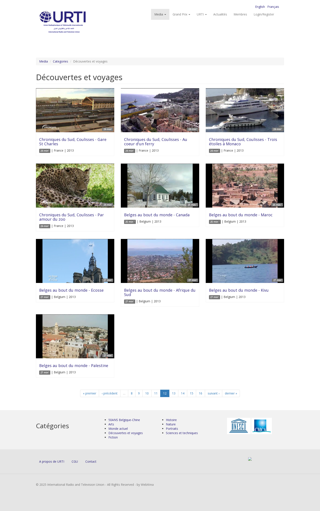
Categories (60, 61)
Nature (171, 424)
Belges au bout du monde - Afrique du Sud (159, 292)
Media (159, 14)
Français (273, 7)
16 (200, 393)
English (260, 7)
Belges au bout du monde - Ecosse (71, 290)
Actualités (220, 14)
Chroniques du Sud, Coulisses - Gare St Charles (72, 141)
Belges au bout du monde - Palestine (73, 365)
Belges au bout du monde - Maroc (241, 214)
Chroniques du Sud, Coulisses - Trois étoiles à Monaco (243, 141)
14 (182, 393)
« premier (89, 393)
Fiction (113, 437)
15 (191, 393)
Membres (240, 14)
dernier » (231, 393)
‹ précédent (110, 393)
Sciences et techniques (182, 433)
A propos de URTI (51, 461)
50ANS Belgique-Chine (124, 420)
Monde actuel (118, 428)
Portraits (172, 428)
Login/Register (264, 14)
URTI (201, 14)
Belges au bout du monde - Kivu (239, 290)
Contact (90, 461)
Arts (111, 424)
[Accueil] (71, 22)
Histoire (171, 420)
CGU (75, 461)
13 (173, 393)
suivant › (213, 393)
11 (156, 393)
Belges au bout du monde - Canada (157, 214)
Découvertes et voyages (125, 433)
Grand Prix (180, 14)
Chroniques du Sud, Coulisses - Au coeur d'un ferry (155, 141)
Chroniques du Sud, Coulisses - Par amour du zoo (71, 217)
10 (147, 393)
